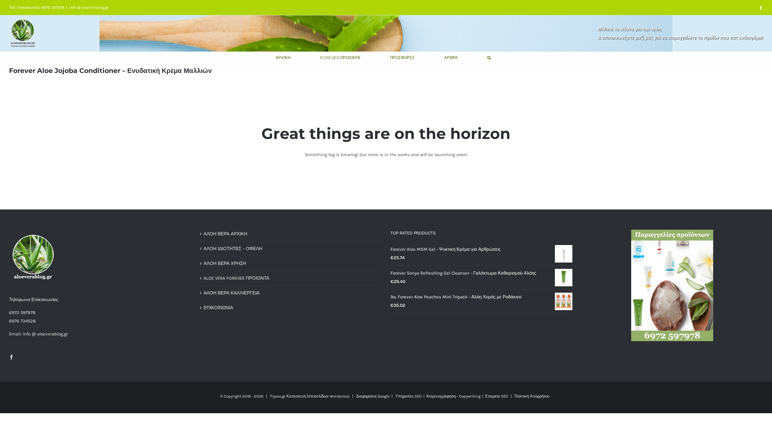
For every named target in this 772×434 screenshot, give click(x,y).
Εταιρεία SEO (496, 396)
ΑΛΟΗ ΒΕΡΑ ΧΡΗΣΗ (225, 263)
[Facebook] (11, 357)
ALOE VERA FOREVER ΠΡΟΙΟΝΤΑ (236, 278)
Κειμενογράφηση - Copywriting (453, 396)
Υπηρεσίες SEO (408, 396)
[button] (489, 58)
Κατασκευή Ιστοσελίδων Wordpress (318, 396)
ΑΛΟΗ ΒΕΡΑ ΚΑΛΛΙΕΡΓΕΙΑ (232, 293)
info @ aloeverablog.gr (89, 7)
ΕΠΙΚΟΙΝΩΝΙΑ (218, 307)
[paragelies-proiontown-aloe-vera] (672, 231)
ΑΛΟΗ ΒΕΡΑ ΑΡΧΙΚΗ (225, 234)
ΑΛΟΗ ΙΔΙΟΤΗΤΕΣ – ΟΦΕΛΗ (233, 248)
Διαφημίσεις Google (373, 396)
